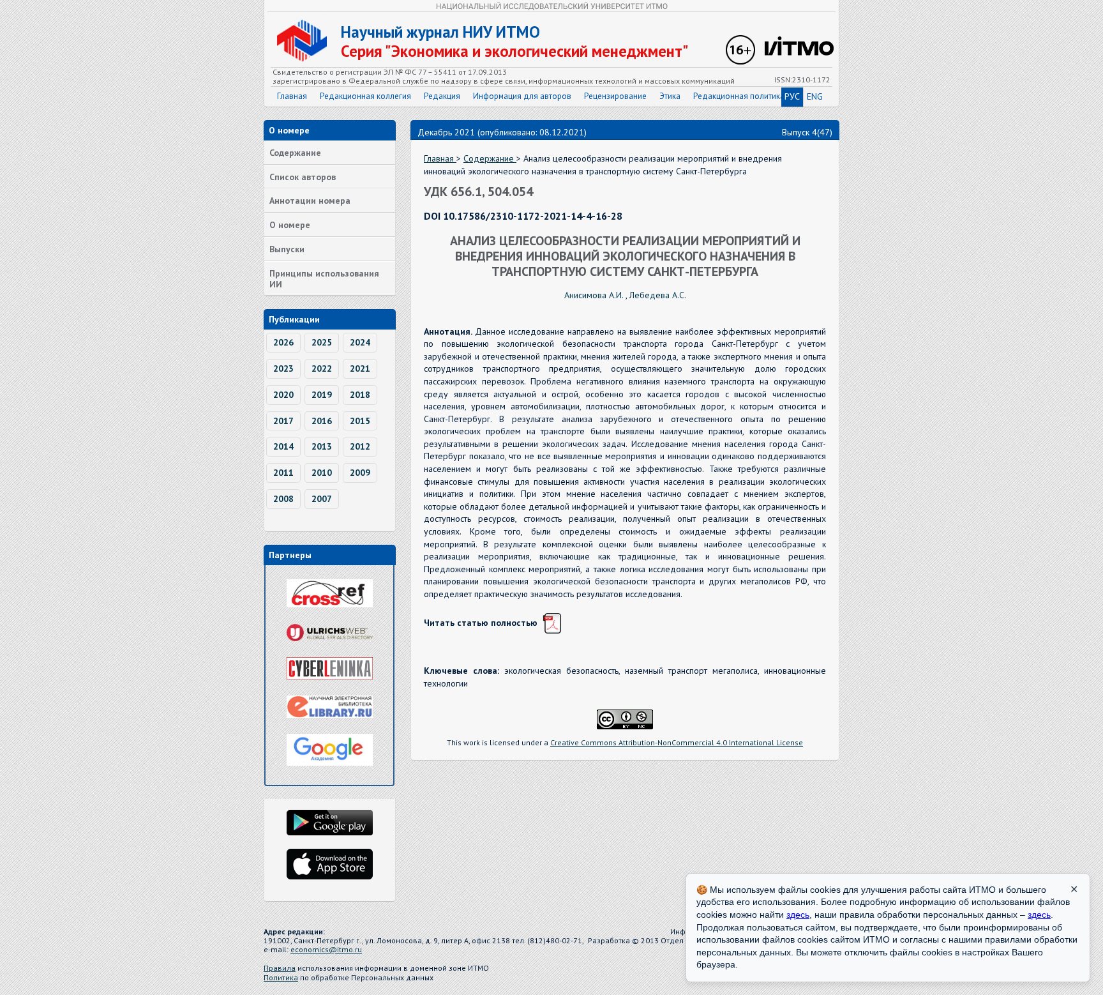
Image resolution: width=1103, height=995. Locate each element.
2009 (360, 472)
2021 (360, 368)
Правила (280, 968)
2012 (360, 446)
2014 (283, 446)
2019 (321, 394)
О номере (289, 225)
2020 (283, 394)
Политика (281, 977)
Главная (292, 96)
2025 (321, 342)
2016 (321, 421)
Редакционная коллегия (365, 96)
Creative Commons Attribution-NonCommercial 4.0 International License (676, 742)
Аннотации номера (309, 200)
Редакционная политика (738, 96)
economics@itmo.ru (326, 949)
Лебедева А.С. (657, 295)
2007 (321, 499)
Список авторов (302, 177)
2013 (321, 446)
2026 (283, 342)
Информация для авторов (522, 96)
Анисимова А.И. (595, 295)
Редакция (442, 96)
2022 (321, 368)
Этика (669, 96)
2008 (283, 499)
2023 (283, 368)
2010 (321, 472)
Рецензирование (615, 96)
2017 (283, 421)
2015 (360, 421)
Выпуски (286, 249)
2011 (283, 472)
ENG (815, 96)
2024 (360, 342)
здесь (797, 914)
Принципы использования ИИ (324, 279)
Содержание (295, 152)
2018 (360, 394)
